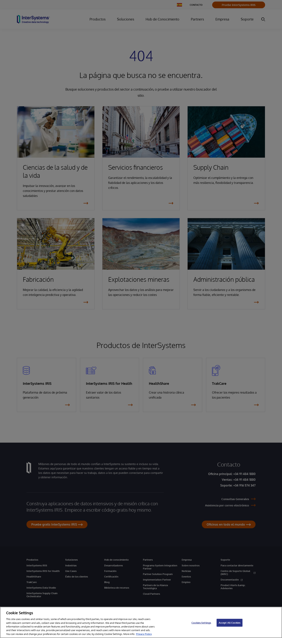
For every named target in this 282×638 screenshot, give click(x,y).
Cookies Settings (201, 622)
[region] (141, 622)
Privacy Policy (144, 634)
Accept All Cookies (229, 622)
